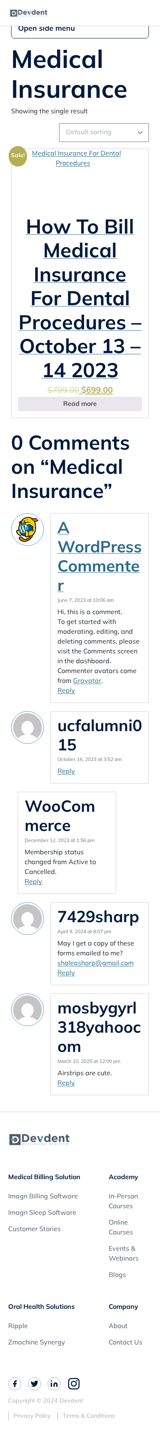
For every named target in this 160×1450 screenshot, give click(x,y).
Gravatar (87, 681)
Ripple (18, 1326)
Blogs (117, 1275)
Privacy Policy (32, 1416)
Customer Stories (34, 1229)
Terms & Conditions (89, 1416)
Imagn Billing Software (43, 1196)
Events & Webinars (124, 1254)
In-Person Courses (123, 1201)
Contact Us (125, 1343)
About (118, 1326)
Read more (80, 404)
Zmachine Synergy (36, 1343)
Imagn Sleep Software (42, 1213)
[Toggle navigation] (149, 13)
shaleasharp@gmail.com (95, 963)
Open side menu (46, 29)
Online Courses (121, 1228)
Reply (66, 691)
